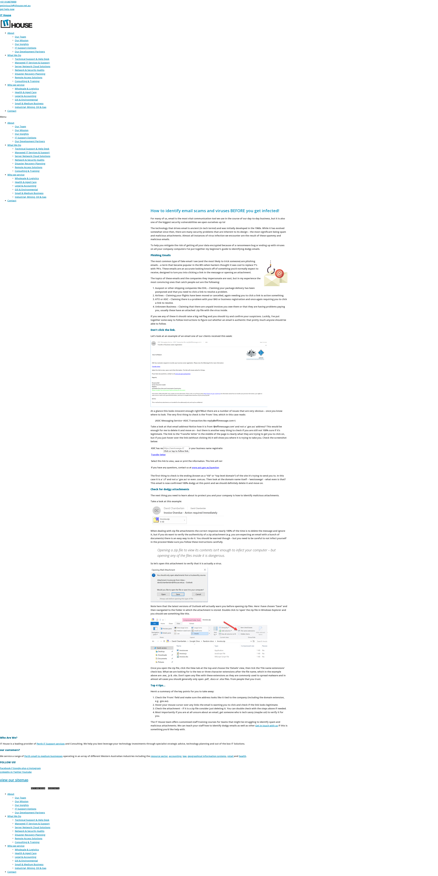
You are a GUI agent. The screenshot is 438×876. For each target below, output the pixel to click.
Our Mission (21, 40)
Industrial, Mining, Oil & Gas (30, 107)
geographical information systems (207, 756)
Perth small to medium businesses (43, 756)
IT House (5, 15)
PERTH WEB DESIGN (38, 788)
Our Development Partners (30, 51)
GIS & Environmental (26, 99)
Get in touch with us (266, 725)
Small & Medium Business (29, 103)
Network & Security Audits (29, 70)
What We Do (14, 55)
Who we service (15, 84)
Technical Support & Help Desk (32, 59)
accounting (175, 756)
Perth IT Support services (51, 743)
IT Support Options (25, 47)
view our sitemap (14, 780)
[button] (219, 117)
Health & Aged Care (25, 92)
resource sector (159, 756)
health (242, 756)
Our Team (20, 36)
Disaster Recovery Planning (30, 73)
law (184, 756)
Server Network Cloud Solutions (32, 66)
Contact (11, 110)
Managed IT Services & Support (32, 62)
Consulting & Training (27, 81)
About (10, 33)
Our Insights (22, 44)
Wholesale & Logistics (27, 88)
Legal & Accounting (25, 96)
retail (230, 756)
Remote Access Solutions (28, 77)
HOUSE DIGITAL (53, 788)
